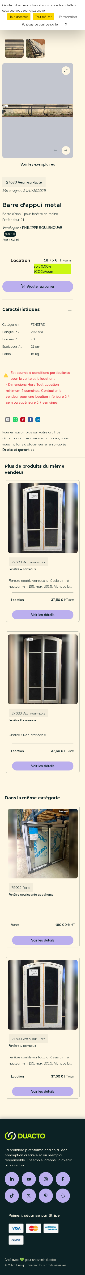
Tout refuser (43, 16)
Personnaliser (68, 16)
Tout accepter (19, 16)
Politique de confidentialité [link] (40, 24)
